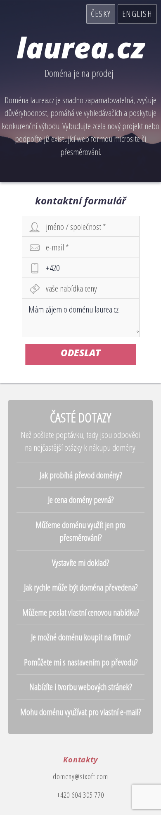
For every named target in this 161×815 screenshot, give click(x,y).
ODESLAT (80, 352)
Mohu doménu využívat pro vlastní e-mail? (80, 712)
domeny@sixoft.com (80, 776)
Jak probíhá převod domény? (81, 475)
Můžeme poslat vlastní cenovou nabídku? (80, 612)
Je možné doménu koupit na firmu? (80, 637)
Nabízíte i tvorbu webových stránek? (80, 686)
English (137, 13)
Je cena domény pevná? (81, 499)
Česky (101, 13)
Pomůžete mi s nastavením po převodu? (80, 662)
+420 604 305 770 (80, 795)
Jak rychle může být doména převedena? (80, 587)
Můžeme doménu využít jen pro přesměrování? (80, 531)
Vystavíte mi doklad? (80, 562)
